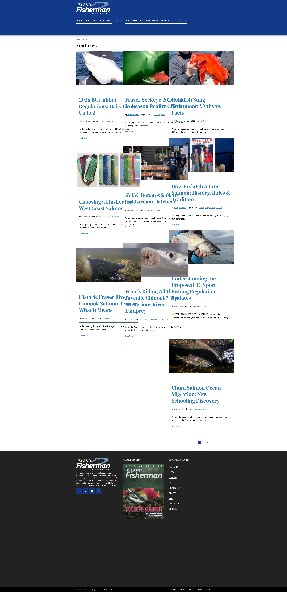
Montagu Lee (85, 216)
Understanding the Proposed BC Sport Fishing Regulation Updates (194, 288)
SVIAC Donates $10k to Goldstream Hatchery (151, 198)
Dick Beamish (85, 318)
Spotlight (174, 509)
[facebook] (79, 491)
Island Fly (174, 488)
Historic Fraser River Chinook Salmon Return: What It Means (108, 303)
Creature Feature (155, 319)
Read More (83, 138)
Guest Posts (175, 503)
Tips (204, 121)
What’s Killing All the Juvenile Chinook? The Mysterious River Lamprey (152, 301)
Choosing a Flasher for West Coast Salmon (105, 205)
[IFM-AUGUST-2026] (143, 465)
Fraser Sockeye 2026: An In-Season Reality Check (154, 103)
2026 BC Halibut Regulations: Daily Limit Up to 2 (107, 106)
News (113, 121)
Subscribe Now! (110, 485)
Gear (112, 216)
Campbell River (210, 208)
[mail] (98, 491)
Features (108, 121)
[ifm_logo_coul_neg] (93, 2)
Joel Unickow (85, 121)
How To (201, 208)
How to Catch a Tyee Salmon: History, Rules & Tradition (201, 192)
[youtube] (92, 491)
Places (172, 493)
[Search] (202, 33)
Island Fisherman (133, 115)
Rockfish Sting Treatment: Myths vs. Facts (197, 106)
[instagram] (85, 491)
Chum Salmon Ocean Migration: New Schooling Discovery (196, 394)
